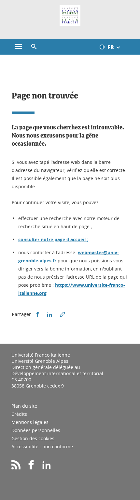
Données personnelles (35, 430)
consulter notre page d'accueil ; (53, 239)
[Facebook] (31, 467)
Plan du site (24, 406)
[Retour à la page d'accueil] (70, 15)
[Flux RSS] (16, 467)
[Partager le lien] (62, 314)
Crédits (19, 414)
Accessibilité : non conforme (42, 446)
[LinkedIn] (46, 467)
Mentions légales (30, 422)
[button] (34, 47)
